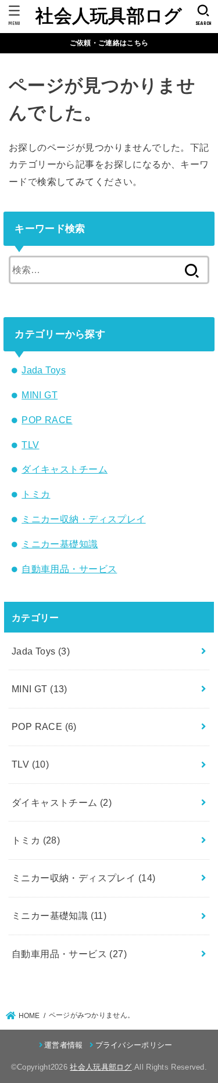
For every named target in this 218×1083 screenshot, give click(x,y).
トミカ (36, 494)
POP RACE (47, 420)
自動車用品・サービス (69, 569)
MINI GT (40, 395)
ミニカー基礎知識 (60, 544)
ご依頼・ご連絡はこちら (109, 43)
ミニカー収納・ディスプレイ (83, 519)
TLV (30, 444)
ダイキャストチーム (65, 469)
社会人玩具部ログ (108, 16)
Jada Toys (44, 370)
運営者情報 (63, 1045)
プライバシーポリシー (133, 1045)
